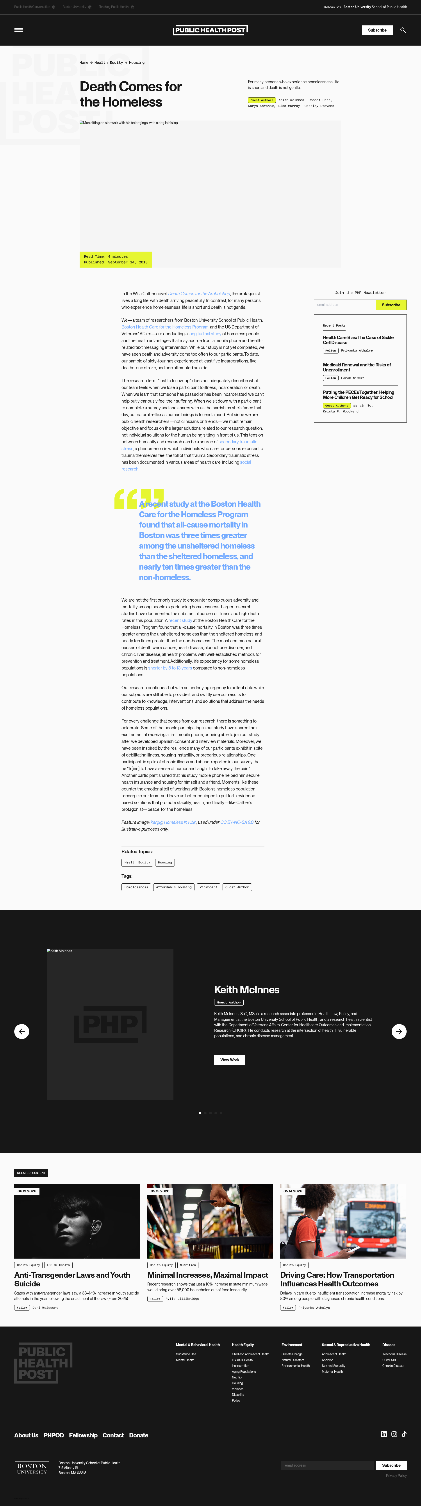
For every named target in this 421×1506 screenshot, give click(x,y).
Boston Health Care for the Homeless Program (165, 327)
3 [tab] (210, 1114)
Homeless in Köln (180, 822)
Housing (136, 62)
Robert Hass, (320, 100)
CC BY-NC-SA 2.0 (237, 822)
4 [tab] (215, 1114)
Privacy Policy (396, 1476)
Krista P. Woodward (341, 411)
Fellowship (83, 1435)
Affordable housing (174, 887)
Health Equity (109, 62)
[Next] (399, 1031)
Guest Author (237, 887)
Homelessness (136, 887)
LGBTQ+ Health (58, 1265)
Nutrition (188, 1265)
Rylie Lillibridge (182, 1298)
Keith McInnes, (292, 100)
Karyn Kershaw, (262, 106)
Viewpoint (209, 887)
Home (84, 62)
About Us (26, 1435)
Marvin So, (363, 405)
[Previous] (21, 1031)
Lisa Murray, (290, 106)
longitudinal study (205, 333)
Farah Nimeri (353, 378)
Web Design (18, 1498)
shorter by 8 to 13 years (170, 668)
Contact (113, 1435)
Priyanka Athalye (357, 350)
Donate (138, 1435)
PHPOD (54, 1435)
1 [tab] (199, 1114)
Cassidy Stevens (319, 106)
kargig (156, 822)
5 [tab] (221, 1114)
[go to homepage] (210, 30)
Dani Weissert (45, 1307)
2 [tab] (205, 1114)
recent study (167, 504)
